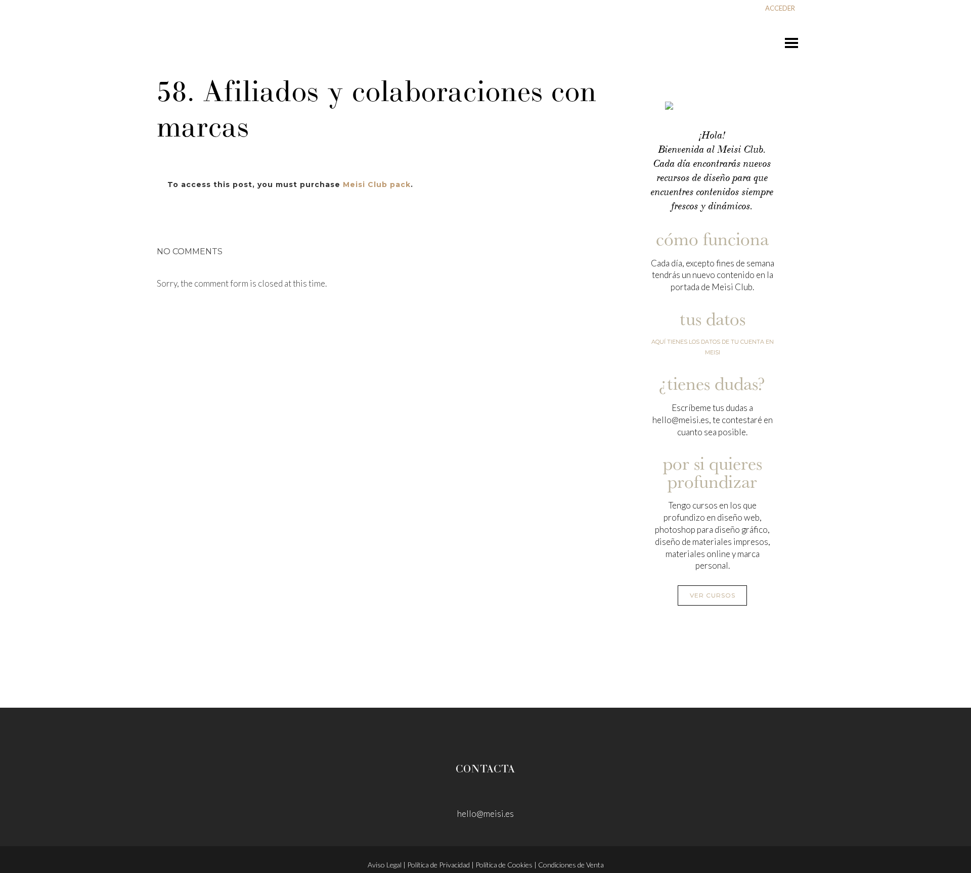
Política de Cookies (504, 864)
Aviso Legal (385, 864)
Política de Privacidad (438, 864)
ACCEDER (780, 8)
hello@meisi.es (485, 813)
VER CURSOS (712, 595)
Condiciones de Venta (571, 864)
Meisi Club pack (377, 184)
